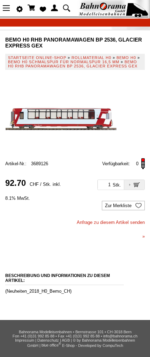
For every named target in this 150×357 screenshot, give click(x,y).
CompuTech (113, 345)
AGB (66, 340)
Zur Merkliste (119, 205)
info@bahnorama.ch (120, 336)
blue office (51, 345)
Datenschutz (48, 340)
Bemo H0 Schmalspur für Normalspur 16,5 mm (63, 62)
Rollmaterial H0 (91, 58)
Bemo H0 (126, 58)
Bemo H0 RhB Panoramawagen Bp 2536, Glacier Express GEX (72, 64)
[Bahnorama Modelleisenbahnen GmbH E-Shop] (113, 15)
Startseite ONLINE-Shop (37, 58)
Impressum (24, 340)
